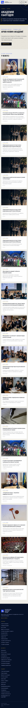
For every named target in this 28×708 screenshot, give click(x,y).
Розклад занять (4, 635)
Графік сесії (3, 636)
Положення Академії (5, 663)
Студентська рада (5, 644)
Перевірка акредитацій (6, 665)
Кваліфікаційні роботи (5, 686)
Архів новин (3, 678)
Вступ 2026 (3, 627)
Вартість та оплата (5, 629)
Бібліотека (3, 684)
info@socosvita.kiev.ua (6, 693)
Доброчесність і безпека (6, 659)
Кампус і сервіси (4, 680)
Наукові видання (4, 688)
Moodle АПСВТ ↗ (4, 633)
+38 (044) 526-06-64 (5, 692)
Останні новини (4, 676)
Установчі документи (5, 661)
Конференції (3, 690)
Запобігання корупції (5, 657)
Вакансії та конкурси (5, 675)
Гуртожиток (3, 682)
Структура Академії (5, 671)
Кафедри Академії (5, 625)
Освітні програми (4, 623)
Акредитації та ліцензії (6, 654)
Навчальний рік (4, 638)
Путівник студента (5, 642)
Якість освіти (4, 652)
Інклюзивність (4, 656)
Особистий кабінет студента (7, 631)
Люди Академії (4, 673)
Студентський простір (6, 640)
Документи (3, 650)
